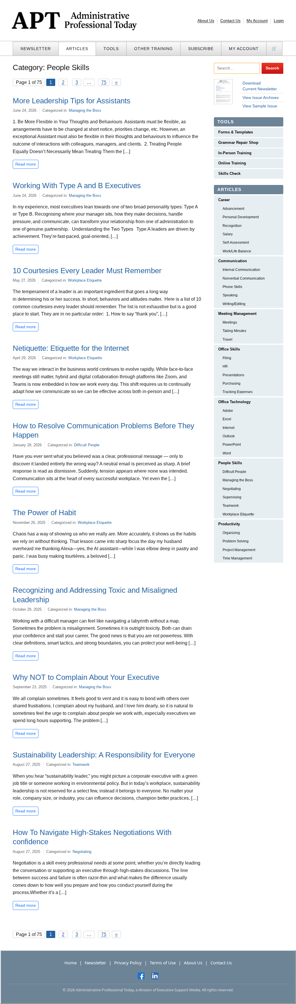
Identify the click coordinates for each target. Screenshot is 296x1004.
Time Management (237, 558)
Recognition (232, 226)
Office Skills (229, 349)
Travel (227, 339)
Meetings (230, 322)
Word (227, 453)
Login (279, 20)
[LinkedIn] (154, 975)
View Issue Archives (261, 97)
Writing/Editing (234, 304)
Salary (228, 234)
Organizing (231, 533)
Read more (25, 164)
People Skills (230, 463)
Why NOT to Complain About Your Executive (86, 677)
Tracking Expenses (238, 392)
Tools (111, 48)
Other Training (153, 48)
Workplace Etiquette (85, 280)
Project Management (239, 550)
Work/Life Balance (237, 251)
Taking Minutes (234, 331)
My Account (257, 20)
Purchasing (231, 383)
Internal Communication (241, 270)
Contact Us (230, 20)
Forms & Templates (235, 132)
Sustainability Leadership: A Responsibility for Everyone (104, 754)
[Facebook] (141, 975)
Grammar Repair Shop (238, 142)
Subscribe (201, 48)
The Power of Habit (44, 512)
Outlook (229, 436)
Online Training (232, 163)
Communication (232, 261)
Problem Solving (236, 541)
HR (225, 366)
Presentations (233, 375)
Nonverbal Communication (244, 278)
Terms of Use (163, 963)
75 (103, 82)
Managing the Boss (85, 110)
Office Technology (234, 402)
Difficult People (86, 445)
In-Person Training (234, 153)
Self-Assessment (236, 243)
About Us (205, 20)
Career (224, 200)
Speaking (230, 295)
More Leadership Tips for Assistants (72, 100)
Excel (227, 419)
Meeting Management (237, 313)
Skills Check (229, 173)
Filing (227, 358)
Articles (77, 48)
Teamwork (81, 764)
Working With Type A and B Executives (78, 185)
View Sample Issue (260, 106)
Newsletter (36, 48)
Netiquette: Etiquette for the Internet (72, 348)
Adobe (228, 411)
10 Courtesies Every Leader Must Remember (88, 270)
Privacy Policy (128, 963)
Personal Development (241, 217)
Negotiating (82, 851)
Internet (228, 428)
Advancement (233, 209)
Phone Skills (232, 287)
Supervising (232, 497)
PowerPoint (232, 445)
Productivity (229, 524)
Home (70, 963)
